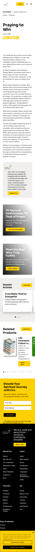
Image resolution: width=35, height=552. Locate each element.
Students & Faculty (6, 510)
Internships (23, 497)
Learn (22, 451)
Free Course (12, 268)
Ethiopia (2, 528)
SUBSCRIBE (9, 415)
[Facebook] (4, 37)
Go (21, 486)
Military (5, 500)
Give (20, 4)
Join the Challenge (15, 229)
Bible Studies (24, 459)
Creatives (6, 494)
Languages (23, 472)
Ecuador (2, 525)
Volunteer (23, 503)
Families (5, 497)
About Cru (20, 444)
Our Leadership (8, 462)
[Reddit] (14, 37)
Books (22, 462)
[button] (15, 317)
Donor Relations (8, 472)
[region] (17, 541)
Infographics (24, 469)
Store (5, 478)
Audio (22, 456)
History (5, 456)
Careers (22, 500)
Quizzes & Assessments (24, 475)
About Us (13, 193)
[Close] (33, 533)
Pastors (5, 503)
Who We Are (7, 459)
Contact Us (6, 475)
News (5, 469)
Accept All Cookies (17, 547)
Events (22, 491)
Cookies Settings (17, 542)
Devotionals (24, 466)
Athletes (6, 491)
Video (22, 479)
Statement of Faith (9, 466)
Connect (6, 486)
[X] (7, 37)
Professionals (7, 506)
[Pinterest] (11, 37)
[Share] (17, 37)
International (24, 506)
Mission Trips (24, 494)
